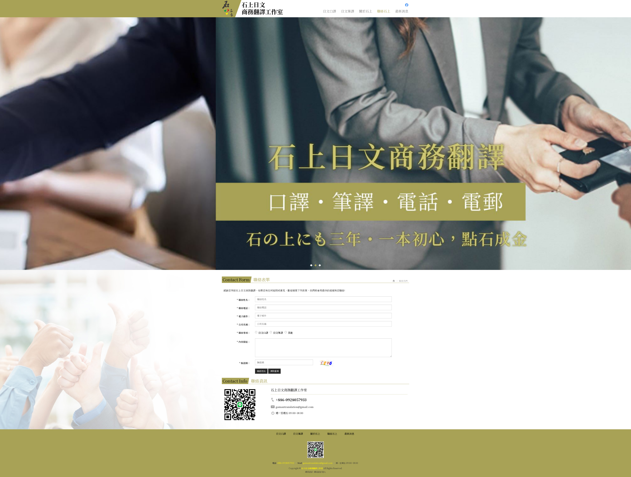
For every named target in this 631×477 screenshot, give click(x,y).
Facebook (406, 5)
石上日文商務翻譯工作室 (262, 8)
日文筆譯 (278, 332)
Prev (4, 150)
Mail (299, 463)
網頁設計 (309, 471)
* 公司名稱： (243, 324)
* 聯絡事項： (243, 332)
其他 (290, 332)
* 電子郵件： (243, 316)
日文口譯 (263, 332)
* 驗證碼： (244, 363)
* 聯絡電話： (243, 308)
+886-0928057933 (285, 463)
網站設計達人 (320, 471)
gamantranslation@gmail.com (317, 463)
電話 (274, 463)
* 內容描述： (243, 341)
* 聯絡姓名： (243, 299)
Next (627, 150)
